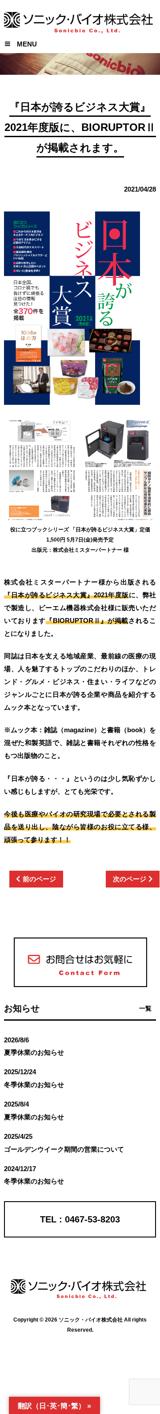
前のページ (39, 879)
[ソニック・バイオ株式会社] (80, 25)
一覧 (145, 1008)
